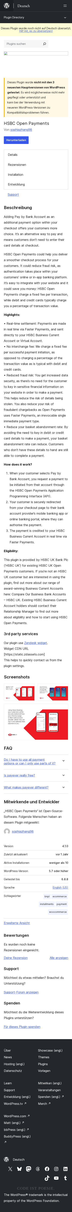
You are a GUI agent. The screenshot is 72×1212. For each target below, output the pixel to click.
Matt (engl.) (14, 1123)
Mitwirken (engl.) (50, 1083)
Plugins (43, 1064)
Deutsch (19, 1159)
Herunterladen (16, 140)
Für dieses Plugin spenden (22, 1027)
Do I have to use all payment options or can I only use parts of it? (29, 761)
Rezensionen (17, 165)
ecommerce (60, 896)
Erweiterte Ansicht (17, 923)
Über (7, 1050)
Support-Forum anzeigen (21, 992)
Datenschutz (13, 1071)
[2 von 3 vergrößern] (63, 689)
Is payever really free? (19, 775)
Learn (8, 1083)
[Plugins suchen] (44, 44)
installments (47, 904)
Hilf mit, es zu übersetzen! (36, 31)
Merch (44, 1104)
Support (13, 194)
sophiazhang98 (21, 130)
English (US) (60, 887)
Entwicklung (16, 184)
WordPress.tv (15, 1104)
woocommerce (58, 911)
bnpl (47, 896)
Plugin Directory (14, 17)
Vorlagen (44, 1071)
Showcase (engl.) (50, 1050)
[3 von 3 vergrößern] (63, 709)
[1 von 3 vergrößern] (29, 689)
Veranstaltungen (49, 1090)
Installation (15, 175)
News (8, 1057)
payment (62, 904)
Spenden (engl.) (51, 1097)
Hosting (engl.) (14, 1064)
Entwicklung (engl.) (17, 1097)
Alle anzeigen (59, 958)
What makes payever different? (26, 787)
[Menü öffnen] (66, 5)
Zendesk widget (35, 643)
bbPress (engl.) (16, 1130)
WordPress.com (17, 1116)
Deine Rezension (16, 958)
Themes (43, 1057)
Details (12, 155)
